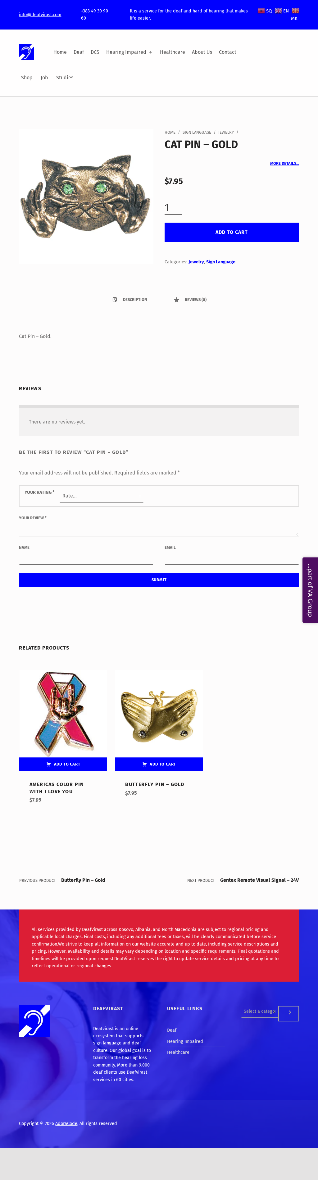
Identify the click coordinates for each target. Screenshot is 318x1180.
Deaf (79, 52)
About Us (202, 52)
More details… (284, 163)
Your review (33, 518)
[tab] (129, 299)
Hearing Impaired (126, 52)
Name (24, 547)
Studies (64, 78)
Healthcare (172, 52)
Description (134, 299)
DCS (95, 52)
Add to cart (232, 232)
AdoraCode (66, 1123)
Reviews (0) (195, 299)
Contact (227, 52)
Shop (27, 78)
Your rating (40, 492)
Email (170, 547)
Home (60, 52)
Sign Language (197, 132)
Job (44, 78)
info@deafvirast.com (40, 14)
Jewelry (226, 132)
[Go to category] (288, 1014)
